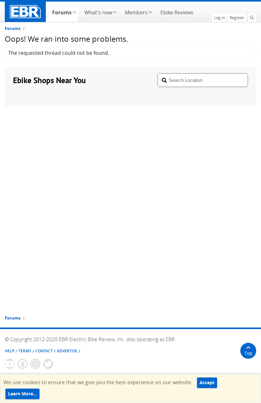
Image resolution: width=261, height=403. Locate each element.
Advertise (67, 351)
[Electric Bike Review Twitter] (48, 364)
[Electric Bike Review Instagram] (35, 364)
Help (9, 351)
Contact (44, 351)
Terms (24, 351)
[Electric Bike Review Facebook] (23, 364)
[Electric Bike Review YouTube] (10, 364)
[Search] (251, 18)
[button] (74, 11)
